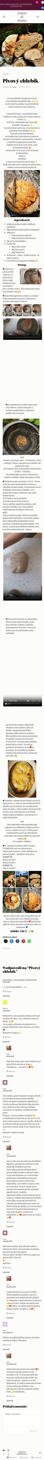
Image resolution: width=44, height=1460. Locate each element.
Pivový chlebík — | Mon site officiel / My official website (20, 980)
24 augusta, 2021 (8, 1332)
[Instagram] (37, 2)
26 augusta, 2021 (11, 1364)
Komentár (33, 1431)
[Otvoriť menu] (4, 16)
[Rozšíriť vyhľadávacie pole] (37, 16)
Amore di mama (22, 16)
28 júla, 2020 (6, 1010)
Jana (15, 87)
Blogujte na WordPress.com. (22, 1453)
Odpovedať (6, 996)
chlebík (6, 74)
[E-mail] (42, 2)
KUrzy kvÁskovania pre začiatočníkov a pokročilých (16, 5)
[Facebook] (42, 7)
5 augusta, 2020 (7, 1090)
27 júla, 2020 (6, 982)
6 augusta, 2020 (11, 1286)
